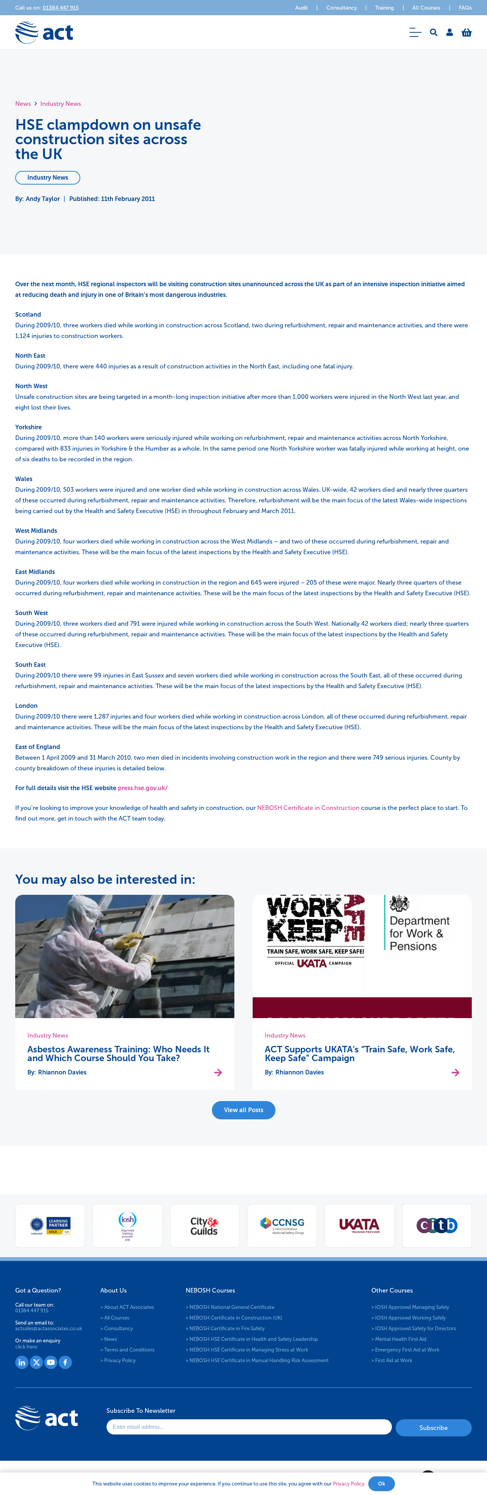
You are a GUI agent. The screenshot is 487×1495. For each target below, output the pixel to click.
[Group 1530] (65, 1362)
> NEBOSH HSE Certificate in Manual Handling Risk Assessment (257, 1360)
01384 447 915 (31, 1310)
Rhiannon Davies (62, 1072)
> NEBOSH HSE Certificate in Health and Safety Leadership (252, 1339)
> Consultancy (116, 1328)
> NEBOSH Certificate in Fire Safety (225, 1328)
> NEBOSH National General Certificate (230, 1307)
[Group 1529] (50, 1362)
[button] (415, 32)
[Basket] (467, 32)
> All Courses (114, 1318)
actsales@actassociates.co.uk (48, 1328)
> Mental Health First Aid (399, 1339)
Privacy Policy (348, 1484)
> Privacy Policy (118, 1360)
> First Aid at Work (391, 1360)
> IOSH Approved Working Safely (408, 1318)
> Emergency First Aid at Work (405, 1350)
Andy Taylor (43, 199)
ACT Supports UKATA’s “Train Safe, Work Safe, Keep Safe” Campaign (360, 1053)
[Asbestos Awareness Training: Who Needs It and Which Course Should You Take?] (124, 956)
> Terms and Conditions (127, 1350)
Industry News (47, 1035)
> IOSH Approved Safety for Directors (413, 1328)
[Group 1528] (36, 1362)
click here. (26, 1347)
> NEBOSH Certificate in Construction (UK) (234, 1318)
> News (108, 1339)
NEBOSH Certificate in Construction (308, 808)
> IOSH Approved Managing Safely (410, 1307)
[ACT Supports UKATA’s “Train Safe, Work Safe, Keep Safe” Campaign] (362, 956)
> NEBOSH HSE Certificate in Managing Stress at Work (247, 1350)
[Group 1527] (22, 1362)
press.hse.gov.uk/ (143, 788)
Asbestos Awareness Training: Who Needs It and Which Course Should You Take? (118, 1053)
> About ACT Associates (127, 1307)
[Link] (449, 32)
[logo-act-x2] (44, 32)
